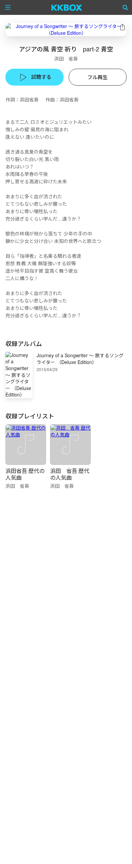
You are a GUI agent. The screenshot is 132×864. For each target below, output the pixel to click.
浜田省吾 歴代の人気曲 (25, 474)
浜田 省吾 (66, 58)
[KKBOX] (67, 7)
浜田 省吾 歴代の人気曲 (69, 474)
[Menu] (8, 7)
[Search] (126, 7)
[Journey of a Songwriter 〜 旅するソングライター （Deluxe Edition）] (66, 29)
